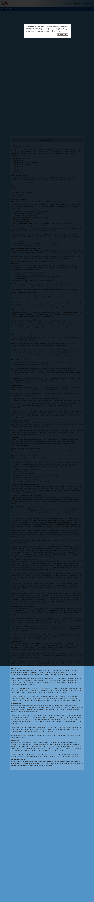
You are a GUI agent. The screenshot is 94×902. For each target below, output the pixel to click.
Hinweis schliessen (63, 34)
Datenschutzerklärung (32, 30)
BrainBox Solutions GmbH (44, 761)
